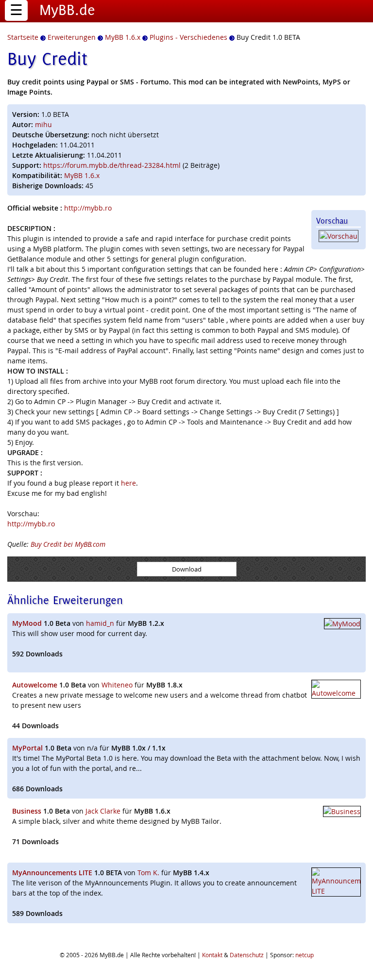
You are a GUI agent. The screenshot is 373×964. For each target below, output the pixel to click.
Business (26, 811)
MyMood (27, 623)
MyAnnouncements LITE (52, 872)
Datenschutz (247, 955)
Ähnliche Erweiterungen (65, 599)
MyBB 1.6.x (82, 175)
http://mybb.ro (88, 207)
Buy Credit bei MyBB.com (68, 544)
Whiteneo (117, 684)
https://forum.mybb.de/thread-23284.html (112, 165)
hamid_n (100, 623)
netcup (304, 955)
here (128, 483)
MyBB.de (67, 9)
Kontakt (212, 955)
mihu (43, 124)
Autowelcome (34, 684)
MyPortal (27, 747)
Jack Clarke (102, 811)
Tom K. (148, 872)
